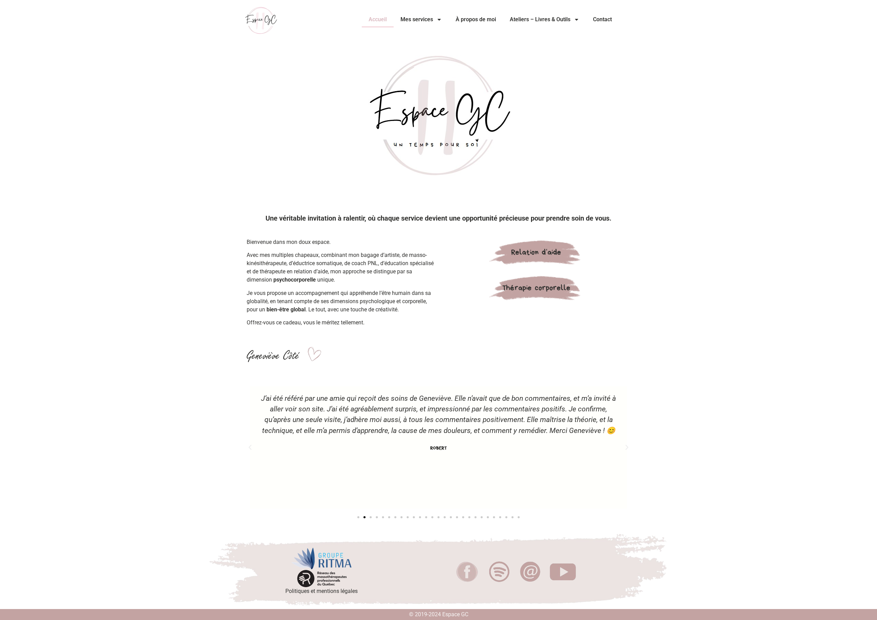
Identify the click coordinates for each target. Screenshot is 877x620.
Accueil (378, 19)
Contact (602, 19)
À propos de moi (476, 19)
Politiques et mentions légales (321, 591)
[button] (250, 447)
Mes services (416, 19)
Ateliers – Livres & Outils (540, 19)
